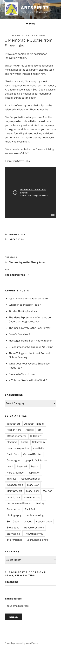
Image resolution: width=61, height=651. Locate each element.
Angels (30, 429)
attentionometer (16, 436)
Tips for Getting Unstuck (23, 311)
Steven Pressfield (33, 527)
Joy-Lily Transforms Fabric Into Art (28, 298)
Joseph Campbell (30, 478)
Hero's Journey (15, 472)
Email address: (13, 598)
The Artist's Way (33, 533)
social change (44, 521)
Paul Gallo (30, 509)
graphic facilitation (36, 460)
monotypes (13, 497)
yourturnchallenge (37, 539)
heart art (22, 466)
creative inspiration (18, 448)
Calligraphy (38, 442)
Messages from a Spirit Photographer (30, 340)
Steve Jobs (16, 239)
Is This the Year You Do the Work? (28, 380)
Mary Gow (38, 35)
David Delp (13, 454)
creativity (38, 448)
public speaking (35, 515)
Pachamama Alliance (19, 503)
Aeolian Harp (14, 429)
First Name (11, 581)
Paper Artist (14, 509)
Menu (32, 23)
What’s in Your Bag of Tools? (25, 304)
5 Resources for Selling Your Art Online (31, 347)
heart (10, 466)
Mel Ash (47, 490)
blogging (12, 442)
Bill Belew (35, 436)
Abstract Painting (34, 423)
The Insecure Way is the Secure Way (29, 327)
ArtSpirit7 (35, 7)
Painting (39, 503)
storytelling (13, 533)
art (39, 429)
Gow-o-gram (14, 460)
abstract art (13, 423)
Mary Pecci (32, 490)
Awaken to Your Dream (22, 374)
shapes (28, 521)
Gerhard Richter (32, 454)
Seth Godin (13, 521)
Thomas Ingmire (39, 109)
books (24, 442)
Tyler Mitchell (14, 539)
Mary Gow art (14, 490)
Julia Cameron (15, 484)
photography (14, 515)
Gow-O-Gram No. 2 (19, 334)
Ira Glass (11, 478)
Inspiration (17, 234)
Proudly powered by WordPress (21, 643)
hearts (35, 466)
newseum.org (32, 497)
